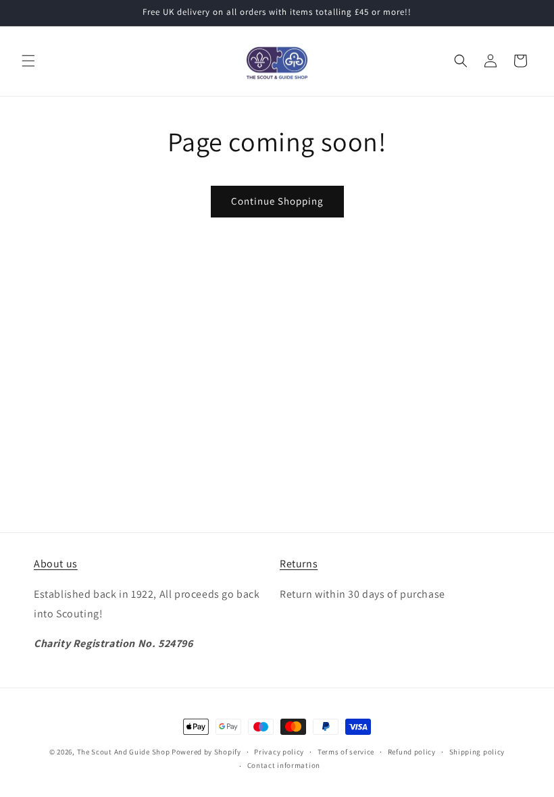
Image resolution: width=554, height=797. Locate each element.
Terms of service (346, 751)
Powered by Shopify (206, 751)
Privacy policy (279, 751)
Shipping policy (477, 751)
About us (56, 564)
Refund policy (412, 751)
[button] (28, 61)
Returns (299, 564)
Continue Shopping (277, 201)
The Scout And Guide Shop (123, 751)
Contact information (283, 765)
